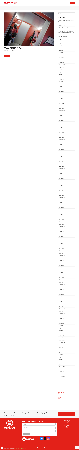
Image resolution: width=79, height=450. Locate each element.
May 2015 (61, 357)
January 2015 (61, 364)
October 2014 (61, 371)
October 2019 (61, 231)
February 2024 (61, 105)
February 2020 (61, 221)
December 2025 (62, 59)
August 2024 (61, 91)
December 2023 (62, 110)
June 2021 (61, 183)
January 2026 (61, 57)
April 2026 (61, 52)
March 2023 (61, 132)
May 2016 (61, 328)
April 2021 (61, 188)
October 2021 (61, 173)
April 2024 (61, 101)
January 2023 (61, 137)
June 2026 (61, 47)
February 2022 (61, 163)
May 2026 (61, 50)
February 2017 (61, 308)
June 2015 (61, 354)
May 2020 (61, 214)
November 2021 (62, 171)
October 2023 (61, 115)
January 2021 (61, 195)
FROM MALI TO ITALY (14, 48)
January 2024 (61, 108)
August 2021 (61, 178)
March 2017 (61, 306)
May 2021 (61, 185)
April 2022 (61, 159)
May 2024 (61, 98)
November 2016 (62, 316)
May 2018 (61, 272)
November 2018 (62, 258)
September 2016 (62, 320)
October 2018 (61, 260)
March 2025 (61, 76)
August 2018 (61, 265)
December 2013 (62, 376)
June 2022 (61, 154)
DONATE (72, 2)
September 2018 (62, 262)
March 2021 (61, 190)
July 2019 (60, 238)
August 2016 (61, 323)
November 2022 (62, 142)
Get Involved (60, 397)
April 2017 (61, 303)
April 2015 (61, 359)
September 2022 (62, 146)
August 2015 (61, 349)
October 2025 (61, 62)
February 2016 (61, 335)
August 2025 (61, 67)
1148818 (50, 447)
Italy (14, 50)
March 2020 (61, 219)
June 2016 (61, 325)
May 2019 (61, 243)
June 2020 (61, 212)
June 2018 (61, 270)
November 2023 (62, 113)
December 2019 (62, 226)
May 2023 (61, 127)
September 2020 (62, 204)
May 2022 (61, 156)
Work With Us (60, 396)
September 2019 (62, 233)
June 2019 (61, 241)
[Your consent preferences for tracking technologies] (2, 448)
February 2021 (61, 192)
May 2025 (61, 72)
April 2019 (61, 245)
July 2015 (60, 352)
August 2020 (61, 207)
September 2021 (62, 175)
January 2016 (61, 337)
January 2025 (61, 81)
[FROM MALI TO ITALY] (29, 29)
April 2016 (61, 330)
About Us (59, 393)
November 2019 (62, 229)
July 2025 (60, 69)
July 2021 (60, 180)
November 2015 (62, 342)
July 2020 (60, 209)
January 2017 (61, 311)
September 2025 (62, 64)
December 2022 (62, 139)
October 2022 (61, 144)
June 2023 (61, 125)
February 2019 (61, 250)
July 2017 (60, 296)
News (59, 398)
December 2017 (62, 284)
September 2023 (62, 117)
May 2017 (61, 301)
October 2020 (61, 202)
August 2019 (61, 236)
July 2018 (60, 267)
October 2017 (61, 289)
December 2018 (62, 255)
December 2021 (62, 168)
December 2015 (62, 340)
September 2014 (62, 374)
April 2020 (61, 216)
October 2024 (61, 86)
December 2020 (62, 197)
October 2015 (61, 345)
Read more (7, 55)
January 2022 (61, 166)
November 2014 (62, 369)
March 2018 (61, 277)
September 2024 (62, 88)
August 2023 (61, 120)
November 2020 (62, 200)
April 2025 (61, 74)
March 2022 (61, 161)
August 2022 (61, 149)
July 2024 (60, 93)
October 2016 (61, 318)
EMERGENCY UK (61, 392)
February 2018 (61, 279)
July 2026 (60, 45)
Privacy (59, 399)
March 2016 (61, 332)
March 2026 (61, 55)
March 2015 (61, 361)
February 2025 (61, 79)
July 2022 (60, 151)
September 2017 (62, 291)
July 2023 (60, 122)
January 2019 (61, 253)
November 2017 (62, 287)
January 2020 (61, 224)
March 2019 (61, 248)
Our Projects (60, 394)
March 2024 (61, 103)
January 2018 (61, 282)
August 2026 (61, 43)
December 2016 (62, 313)
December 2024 (62, 84)
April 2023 (61, 130)
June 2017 (61, 299)
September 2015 (62, 347)
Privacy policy (6, 448)
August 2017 (61, 294)
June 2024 (61, 96)
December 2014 (62, 366)
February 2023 (61, 134)
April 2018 (61, 274)
